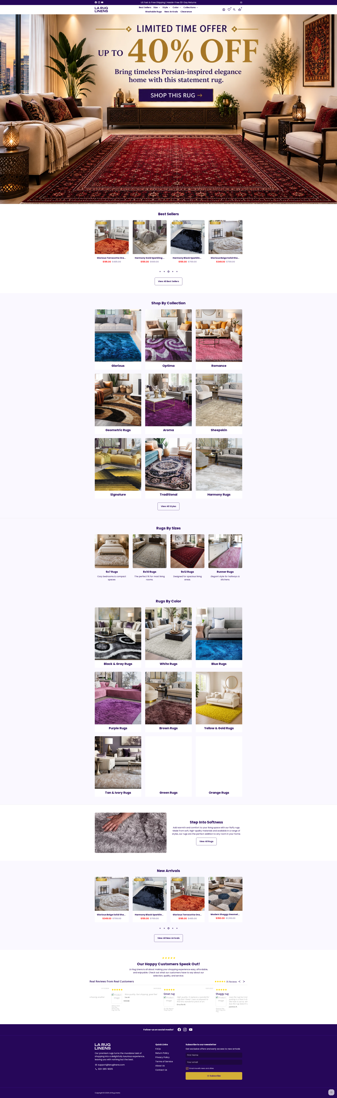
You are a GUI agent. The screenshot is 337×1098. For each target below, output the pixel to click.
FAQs (158, 1048)
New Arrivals (171, 11)
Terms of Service (164, 1061)
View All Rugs (206, 841)
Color (177, 7)
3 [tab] (168, 271)
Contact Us (161, 1069)
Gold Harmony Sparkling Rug (210, 993)
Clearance (186, 11)
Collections (190, 7)
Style (166, 7)
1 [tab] (160, 271)
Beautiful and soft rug (102, 993)
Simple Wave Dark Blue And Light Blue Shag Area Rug (147, 1011)
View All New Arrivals (168, 938)
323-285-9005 (104, 1069)
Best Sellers (145, 7)
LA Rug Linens (114, 1093)
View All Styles (168, 506)
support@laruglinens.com (110, 1064)
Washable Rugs (153, 11)
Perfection (148, 993)
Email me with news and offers (201, 1068)
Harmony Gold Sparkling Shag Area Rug (198, 1010)
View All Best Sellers (168, 281)
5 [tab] (177, 271)
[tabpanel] (112, 242)
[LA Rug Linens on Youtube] (102, 2)
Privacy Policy (162, 1057)
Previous (97, 243)
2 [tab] (164, 271)
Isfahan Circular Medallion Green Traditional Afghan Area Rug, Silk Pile (95, 1011)
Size (156, 7)
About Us (160, 1065)
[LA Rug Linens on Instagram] (99, 2)
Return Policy (162, 1053)
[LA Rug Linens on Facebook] (96, 2)
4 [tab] (173, 271)
